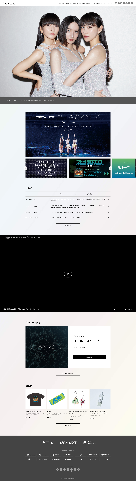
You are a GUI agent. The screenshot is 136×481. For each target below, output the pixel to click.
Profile (79, 3)
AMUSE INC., (64, 478)
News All (68, 225)
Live (71, 3)
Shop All (68, 425)
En (111, 3)
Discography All (68, 373)
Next (110, 168)
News (59, 3)
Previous (25, 168)
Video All (129, 309)
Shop (83, 3)
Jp (109, 3)
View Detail (89, 357)
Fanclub (88, 3)
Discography (65, 3)
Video (74, 3)
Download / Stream (99, 3)
